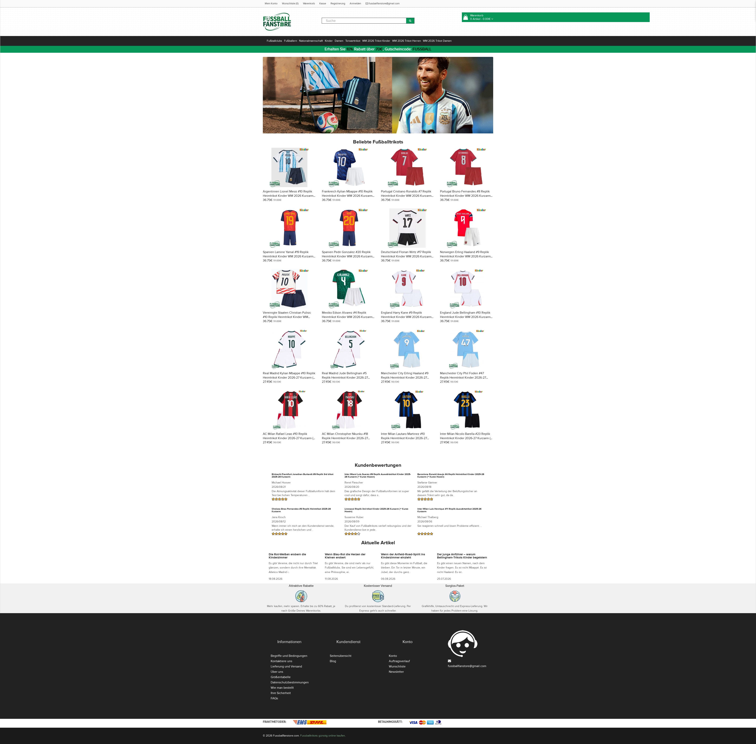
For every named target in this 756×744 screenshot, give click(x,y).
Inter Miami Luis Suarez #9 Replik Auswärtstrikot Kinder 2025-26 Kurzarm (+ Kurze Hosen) (378, 475)
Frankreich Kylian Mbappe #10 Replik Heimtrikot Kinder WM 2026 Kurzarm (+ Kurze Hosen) (347, 195)
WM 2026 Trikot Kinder (376, 41)
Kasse (322, 3)
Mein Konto (271, 3)
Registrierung (338, 3)
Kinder (329, 41)
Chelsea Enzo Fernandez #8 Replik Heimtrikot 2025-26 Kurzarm (301, 510)
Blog (333, 661)
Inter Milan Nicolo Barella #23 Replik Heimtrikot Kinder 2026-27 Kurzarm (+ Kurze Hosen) (466, 438)
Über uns (277, 672)
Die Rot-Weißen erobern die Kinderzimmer (287, 556)
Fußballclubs (274, 41)
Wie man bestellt (282, 688)
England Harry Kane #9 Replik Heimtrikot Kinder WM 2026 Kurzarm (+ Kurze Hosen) (406, 317)
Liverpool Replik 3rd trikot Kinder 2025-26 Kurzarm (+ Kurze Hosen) (376, 510)
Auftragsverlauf (399, 661)
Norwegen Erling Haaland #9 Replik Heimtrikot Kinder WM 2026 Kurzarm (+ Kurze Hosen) (465, 256)
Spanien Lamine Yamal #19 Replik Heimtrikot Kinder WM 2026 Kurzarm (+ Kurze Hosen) (288, 256)
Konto (393, 656)
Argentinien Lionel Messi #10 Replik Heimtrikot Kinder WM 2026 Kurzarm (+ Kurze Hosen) (288, 195)
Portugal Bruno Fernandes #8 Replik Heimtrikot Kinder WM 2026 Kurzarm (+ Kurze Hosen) (465, 195)
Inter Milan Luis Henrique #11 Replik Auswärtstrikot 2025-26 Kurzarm (449, 510)
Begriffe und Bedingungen (289, 656)
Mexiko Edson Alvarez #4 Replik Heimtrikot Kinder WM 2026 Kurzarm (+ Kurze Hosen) (347, 317)
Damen (339, 41)
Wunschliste (397, 666)
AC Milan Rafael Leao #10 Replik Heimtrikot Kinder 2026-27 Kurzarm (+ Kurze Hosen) (289, 438)
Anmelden (355, 3)
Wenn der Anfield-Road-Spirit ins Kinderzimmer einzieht (403, 556)
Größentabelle (281, 677)
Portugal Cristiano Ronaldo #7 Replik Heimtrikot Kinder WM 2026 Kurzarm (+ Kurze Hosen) (406, 195)
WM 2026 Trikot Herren (406, 41)
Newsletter (396, 672)
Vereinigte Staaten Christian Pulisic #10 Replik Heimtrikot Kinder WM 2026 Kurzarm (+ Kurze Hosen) (287, 317)
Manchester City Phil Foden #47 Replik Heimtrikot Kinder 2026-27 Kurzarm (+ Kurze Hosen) (463, 377)
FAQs (274, 698)
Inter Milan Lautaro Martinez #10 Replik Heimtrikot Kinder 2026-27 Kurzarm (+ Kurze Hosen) (404, 438)
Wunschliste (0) (290, 3)
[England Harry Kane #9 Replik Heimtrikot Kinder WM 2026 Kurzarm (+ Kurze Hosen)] (408, 288)
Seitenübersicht (340, 656)
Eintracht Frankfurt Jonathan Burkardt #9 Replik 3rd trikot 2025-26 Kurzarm (302, 475)
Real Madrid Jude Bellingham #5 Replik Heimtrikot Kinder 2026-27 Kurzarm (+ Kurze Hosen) (345, 377)
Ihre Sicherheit (281, 693)
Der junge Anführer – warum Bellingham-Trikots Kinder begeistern (462, 556)
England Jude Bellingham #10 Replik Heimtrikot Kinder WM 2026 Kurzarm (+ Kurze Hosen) (465, 317)
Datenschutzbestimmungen (290, 682)
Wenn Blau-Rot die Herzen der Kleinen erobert (345, 556)
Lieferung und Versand (286, 666)
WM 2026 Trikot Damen (437, 41)
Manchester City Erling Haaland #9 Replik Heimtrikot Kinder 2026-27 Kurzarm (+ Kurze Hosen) (404, 377)
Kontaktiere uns (281, 661)
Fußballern (290, 41)
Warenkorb (309, 3)
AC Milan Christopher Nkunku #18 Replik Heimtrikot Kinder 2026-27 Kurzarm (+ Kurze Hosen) (345, 438)
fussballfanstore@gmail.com (384, 3)
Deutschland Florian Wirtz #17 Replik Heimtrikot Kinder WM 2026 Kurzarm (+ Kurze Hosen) (406, 256)
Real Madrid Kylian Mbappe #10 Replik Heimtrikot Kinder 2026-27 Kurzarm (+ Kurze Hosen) (289, 377)
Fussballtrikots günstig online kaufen (322, 735)
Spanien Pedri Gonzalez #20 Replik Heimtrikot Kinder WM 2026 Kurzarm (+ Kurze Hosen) (347, 256)
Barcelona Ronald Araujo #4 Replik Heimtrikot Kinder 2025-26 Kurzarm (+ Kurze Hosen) (450, 475)
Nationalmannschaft (311, 41)
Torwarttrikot (352, 41)
